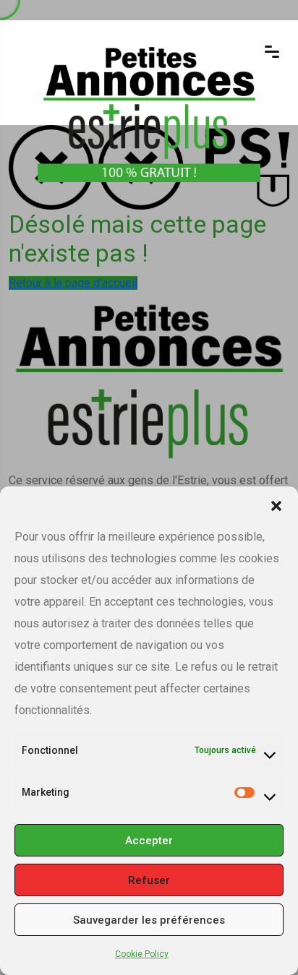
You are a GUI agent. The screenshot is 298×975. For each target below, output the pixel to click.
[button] (276, 504)
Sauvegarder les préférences (149, 920)
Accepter (149, 840)
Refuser (149, 880)
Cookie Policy (142, 954)
